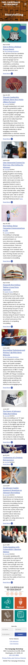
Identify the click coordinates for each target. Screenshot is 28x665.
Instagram (12, 593)
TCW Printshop (14, 644)
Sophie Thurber (9, 292)
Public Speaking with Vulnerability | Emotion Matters (12, 549)
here (21, 199)
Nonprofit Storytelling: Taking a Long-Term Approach (12, 287)
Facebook (7, 593)
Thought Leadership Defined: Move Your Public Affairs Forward (13, 99)
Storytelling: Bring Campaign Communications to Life (14, 228)
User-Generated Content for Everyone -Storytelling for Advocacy (14, 165)
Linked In (16, 593)
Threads (20, 593)
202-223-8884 (14, 655)
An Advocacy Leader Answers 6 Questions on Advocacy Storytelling (12, 490)
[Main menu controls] (25, 4)
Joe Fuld (7, 104)
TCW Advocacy (14, 641)
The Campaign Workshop (12, 51)
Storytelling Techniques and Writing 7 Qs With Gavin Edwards (14, 352)
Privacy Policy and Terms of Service (14, 658)
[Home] (11, 4)
